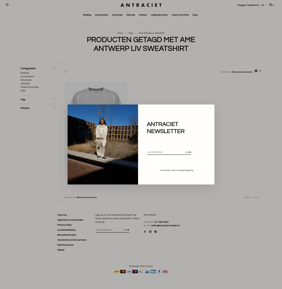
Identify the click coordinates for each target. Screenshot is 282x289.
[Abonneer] (187, 152)
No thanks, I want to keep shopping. (177, 170)
